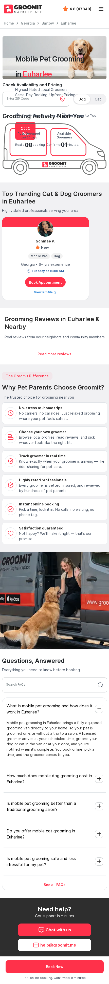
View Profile (43, 292)
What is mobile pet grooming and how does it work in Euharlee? (50, 708)
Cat (98, 99)
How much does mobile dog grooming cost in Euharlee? (49, 778)
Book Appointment (45, 282)
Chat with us (58, 929)
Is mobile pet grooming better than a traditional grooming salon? (41, 806)
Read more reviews (54, 354)
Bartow (48, 23)
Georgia (28, 23)
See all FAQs (54, 885)
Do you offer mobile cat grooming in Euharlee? (41, 833)
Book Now (54, 967)
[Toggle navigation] (101, 9)
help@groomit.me (58, 945)
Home (9, 23)
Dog (82, 99)
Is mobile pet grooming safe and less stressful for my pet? (41, 861)
